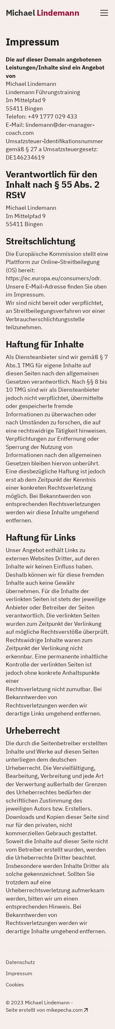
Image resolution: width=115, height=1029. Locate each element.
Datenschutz (20, 962)
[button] (102, 12)
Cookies (15, 984)
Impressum (19, 973)
